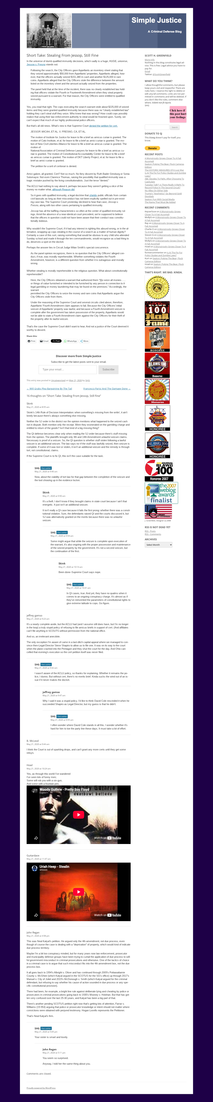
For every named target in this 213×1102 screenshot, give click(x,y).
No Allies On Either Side (156, 190)
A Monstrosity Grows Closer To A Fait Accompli (163, 213)
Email (147, 71)
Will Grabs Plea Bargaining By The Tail (49, 388)
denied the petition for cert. (103, 125)
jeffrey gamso (34, 615)
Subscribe (108, 369)
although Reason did (63, 189)
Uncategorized (58, 380)
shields (93, 195)
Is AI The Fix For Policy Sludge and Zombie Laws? (163, 254)
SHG (87, 380)
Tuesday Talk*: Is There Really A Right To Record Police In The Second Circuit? (164, 186)
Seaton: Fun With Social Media (160, 199)
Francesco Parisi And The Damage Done (107, 388)
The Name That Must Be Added (160, 202)
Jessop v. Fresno (36, 64)
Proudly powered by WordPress (41, 1088)
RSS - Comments (153, 534)
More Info (150, 59)
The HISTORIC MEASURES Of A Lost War (164, 170)
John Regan (33, 932)
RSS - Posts (150, 531)
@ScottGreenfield (161, 74)
